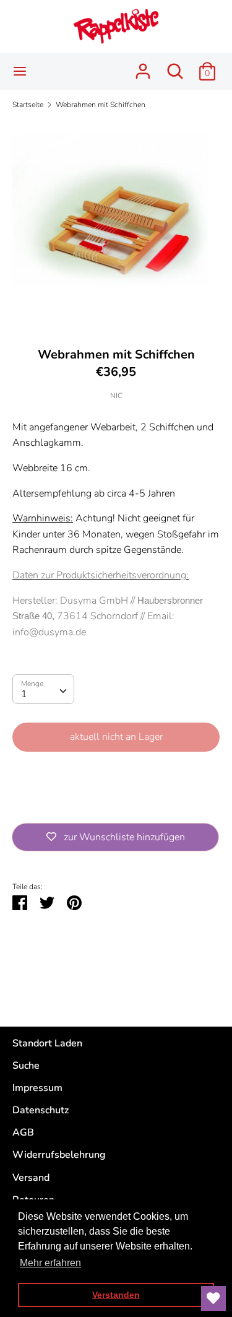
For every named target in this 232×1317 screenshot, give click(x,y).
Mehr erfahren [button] (50, 1263)
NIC (116, 396)
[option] (116, 224)
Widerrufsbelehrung (59, 1155)
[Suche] (175, 66)
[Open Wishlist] (213, 1298)
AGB (23, 1132)
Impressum (37, 1088)
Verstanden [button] (116, 1295)
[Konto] (143, 66)
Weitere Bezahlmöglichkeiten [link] (116, 804)
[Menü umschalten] (19, 71)
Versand (30, 1177)
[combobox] (43, 689)
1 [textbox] (24, 694)
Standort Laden (47, 1043)
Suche (26, 1065)
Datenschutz (40, 1110)
